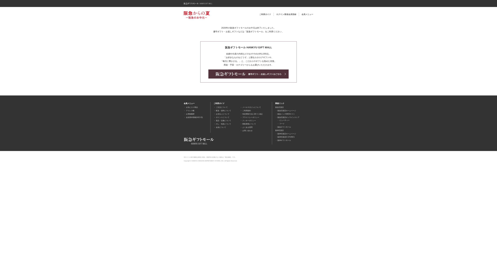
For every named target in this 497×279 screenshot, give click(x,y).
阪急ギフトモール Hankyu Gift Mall (198, 4)
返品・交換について (223, 121)
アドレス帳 (190, 111)
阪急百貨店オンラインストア (288, 117)
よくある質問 (247, 127)
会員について (221, 127)
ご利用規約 (246, 111)
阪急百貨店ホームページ (286, 111)
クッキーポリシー (249, 121)
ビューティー (284, 120)
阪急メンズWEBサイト (286, 114)
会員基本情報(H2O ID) (194, 117)
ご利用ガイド (265, 14)
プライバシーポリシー (250, 117)
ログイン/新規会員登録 (286, 14)
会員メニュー (307, 14)
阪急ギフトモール (284, 127)
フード (281, 124)
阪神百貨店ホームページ (286, 134)
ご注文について (222, 107)
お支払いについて (222, 114)
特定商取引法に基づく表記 (252, 114)
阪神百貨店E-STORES (286, 137)
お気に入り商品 (192, 107)
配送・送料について (223, 111)
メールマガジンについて (251, 107)
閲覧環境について (249, 124)
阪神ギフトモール (284, 140)
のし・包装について (223, 124)
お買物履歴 (190, 114)
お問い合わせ (247, 131)
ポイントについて (222, 117)
